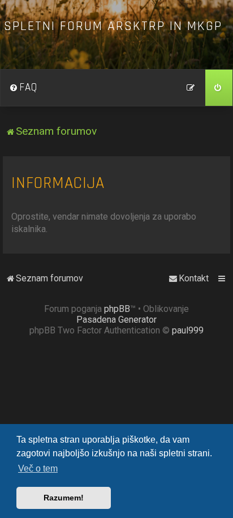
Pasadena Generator (116, 319)
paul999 (188, 330)
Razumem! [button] (64, 497)
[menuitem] (23, 88)
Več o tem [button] (38, 468)
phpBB (117, 308)
